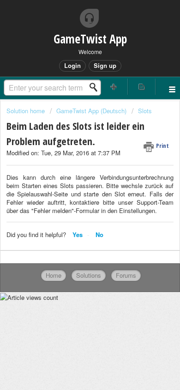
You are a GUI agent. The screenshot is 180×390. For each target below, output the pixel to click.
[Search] (96, 87)
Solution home (26, 110)
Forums (126, 275)
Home (53, 275)
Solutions (88, 275)
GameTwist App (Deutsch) (91, 110)
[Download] (73, 186)
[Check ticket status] (142, 87)
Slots (145, 110)
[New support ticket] (114, 87)
